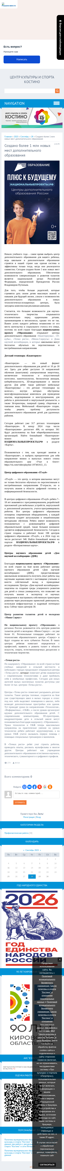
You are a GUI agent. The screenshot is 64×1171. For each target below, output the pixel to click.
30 (47, 877)
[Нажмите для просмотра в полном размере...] (32, 246)
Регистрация (29, 817)
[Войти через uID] (24, 787)
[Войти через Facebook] (34, 787)
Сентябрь (24, 137)
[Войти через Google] (44, 786)
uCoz (32, 1167)
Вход (38, 817)
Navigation (14, 103)
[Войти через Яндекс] (39, 787)
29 (40, 877)
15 (40, 868)
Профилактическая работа (16, 833)
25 (8, 877)
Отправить (20, 802)
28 (32, 137)
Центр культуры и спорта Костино (32, 79)
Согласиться (47, 1165)
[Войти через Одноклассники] (50, 787)
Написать (22, 59)
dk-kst (17, 763)
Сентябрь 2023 (32, 850)
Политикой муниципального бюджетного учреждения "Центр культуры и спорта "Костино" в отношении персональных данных (47, 989)
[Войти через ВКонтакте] (29, 787)
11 (9, 868)
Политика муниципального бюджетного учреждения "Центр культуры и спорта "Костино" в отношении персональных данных (31, 1153)
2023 (16, 137)
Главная (8, 137)
